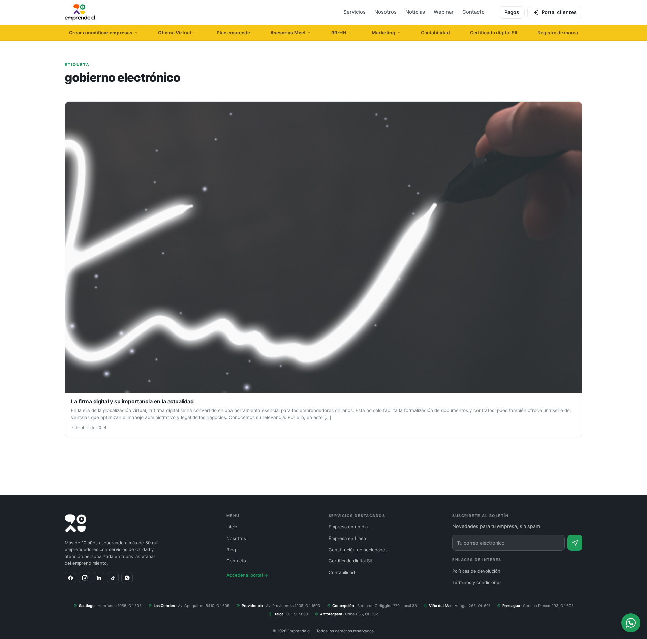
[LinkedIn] (98, 577)
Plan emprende (233, 32)
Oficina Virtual (174, 32)
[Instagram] (84, 577)
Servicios (354, 12)
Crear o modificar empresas (100, 32)
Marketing (383, 32)
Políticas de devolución (476, 571)
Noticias (415, 12)
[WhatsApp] (127, 577)
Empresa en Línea (347, 538)
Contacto (473, 12)
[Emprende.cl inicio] (80, 12)
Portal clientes (559, 12)
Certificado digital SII (493, 32)
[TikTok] (113, 577)
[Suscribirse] (574, 543)
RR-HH (338, 32)
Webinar (444, 12)
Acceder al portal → (247, 575)
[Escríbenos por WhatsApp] (630, 622)
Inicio (231, 526)
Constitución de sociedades (358, 549)
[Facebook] (70, 577)
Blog (231, 549)
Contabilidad (435, 32)
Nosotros (385, 12)
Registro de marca (557, 32)
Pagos (511, 12)
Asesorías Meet (288, 32)
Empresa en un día (348, 526)
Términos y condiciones (477, 582)
